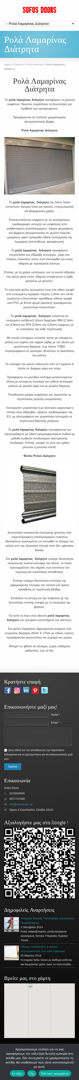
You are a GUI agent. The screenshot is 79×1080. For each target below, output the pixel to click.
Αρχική (7, 64)
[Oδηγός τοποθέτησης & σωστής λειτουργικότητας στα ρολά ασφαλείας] (11, 953)
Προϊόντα (19, 64)
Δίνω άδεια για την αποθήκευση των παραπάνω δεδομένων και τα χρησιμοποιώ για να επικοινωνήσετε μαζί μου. (38, 754)
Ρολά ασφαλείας (34, 64)
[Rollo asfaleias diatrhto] (39, 166)
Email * (55, 722)
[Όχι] (73, 1062)
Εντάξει (17, 1073)
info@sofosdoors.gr (21, 804)
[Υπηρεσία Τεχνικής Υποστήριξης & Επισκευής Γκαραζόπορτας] (11, 924)
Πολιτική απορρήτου (55, 1073)
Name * (55, 714)
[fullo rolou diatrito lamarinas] (39, 494)
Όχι (31, 1073)
